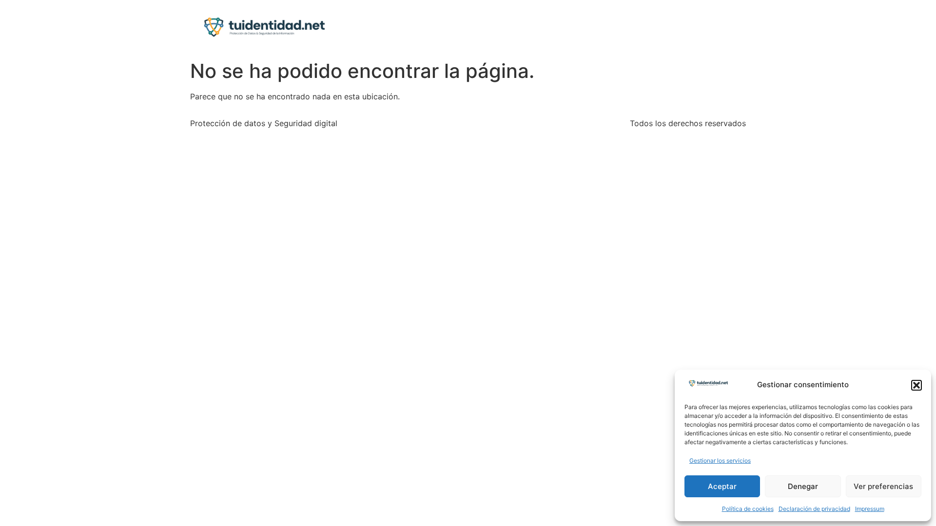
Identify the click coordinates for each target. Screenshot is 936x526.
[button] (916, 385)
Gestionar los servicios (720, 460)
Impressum (869, 508)
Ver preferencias (883, 486)
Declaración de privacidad (814, 508)
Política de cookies (748, 508)
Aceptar (722, 486)
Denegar (803, 486)
